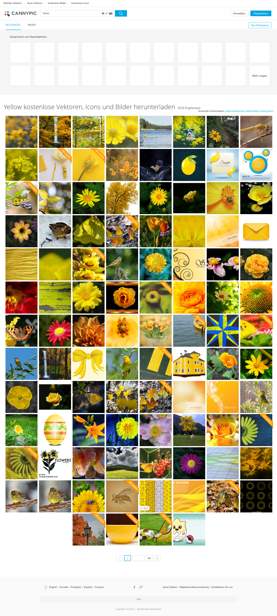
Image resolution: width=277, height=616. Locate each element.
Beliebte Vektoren (13, 3)
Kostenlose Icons (80, 3)
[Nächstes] (157, 558)
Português (76, 587)
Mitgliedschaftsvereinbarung (194, 587)
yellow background (235, 111)
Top (138, 599)
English (53, 587)
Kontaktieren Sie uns (222, 587)
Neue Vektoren (34, 3)
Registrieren (261, 13)
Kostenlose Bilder (57, 3)
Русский (64, 587)
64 (149, 558)
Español (88, 587)
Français (99, 587)
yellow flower (252, 111)
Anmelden (239, 13)
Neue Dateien (170, 587)
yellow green (266, 111)
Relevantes (13, 25)
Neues (32, 25)
